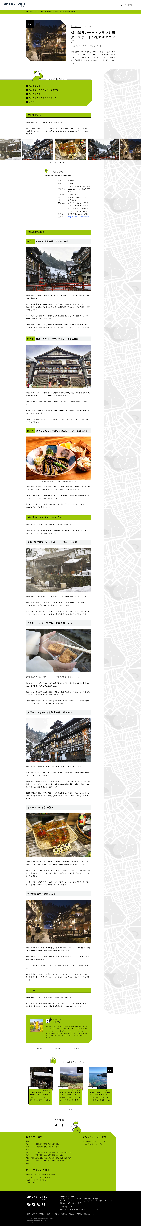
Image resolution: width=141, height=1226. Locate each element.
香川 (61, 1158)
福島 (57, 1144)
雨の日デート (31, 1180)
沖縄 (27, 1163)
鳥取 (37, 1158)
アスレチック (96, 1141)
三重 (37, 1155)
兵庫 (53, 1155)
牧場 (89, 1141)
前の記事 (39, 1048)
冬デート (43, 1177)
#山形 (73, 46)
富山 (45, 1152)
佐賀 (41, 1161)
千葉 (49, 1147)
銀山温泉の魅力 (36, 94)
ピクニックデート (32, 1183)
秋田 (49, 1144)
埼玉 (53, 1147)
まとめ (32, 102)
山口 (53, 1158)
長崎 (45, 1161)
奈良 (57, 1155)
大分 (53, 1161)
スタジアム (87, 1144)
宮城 (45, 1144)
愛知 (69, 1152)
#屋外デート (85, 46)
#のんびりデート (96, 46)
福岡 (37, 1161)
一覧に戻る (58, 1048)
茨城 (37, 1147)
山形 (29, 24)
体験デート (51, 1174)
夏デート (50, 1177)
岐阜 (61, 1152)
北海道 (28, 1141)
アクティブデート (32, 1177)
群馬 (45, 1147)
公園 (76, 26)
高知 (69, 1158)
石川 (49, 1152)
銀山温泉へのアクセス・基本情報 (43, 90)
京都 (45, 1155)
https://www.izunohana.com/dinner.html (63, 481)
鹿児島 (62, 1161)
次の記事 (76, 1048)
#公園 (78, 46)
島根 (41, 1158)
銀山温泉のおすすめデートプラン (44, 98)
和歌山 (62, 1155)
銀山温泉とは (35, 86)
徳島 (57, 1158)
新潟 (37, 1152)
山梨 (41, 1152)
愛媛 (65, 1158)
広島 (49, 1158)
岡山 (45, 1158)
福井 (53, 1152)
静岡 (65, 1152)
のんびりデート (41, 1174)
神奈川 (58, 1147)
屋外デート (30, 1174)
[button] (51, 162)
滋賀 (41, 1155)
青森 (37, 1144)
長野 (57, 1152)
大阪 (49, 1155)
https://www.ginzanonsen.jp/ (79, 218)
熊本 (49, 1161)
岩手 (41, 1144)
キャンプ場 (98, 1144)
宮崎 (57, 1161)
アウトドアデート (43, 1180)
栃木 (41, 1147)
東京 (27, 1149)
